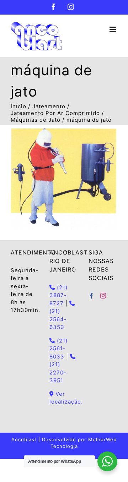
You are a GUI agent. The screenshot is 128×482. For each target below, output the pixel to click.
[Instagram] (103, 295)
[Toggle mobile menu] (113, 29)
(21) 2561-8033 (58, 348)
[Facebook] (92, 295)
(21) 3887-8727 (58, 295)
